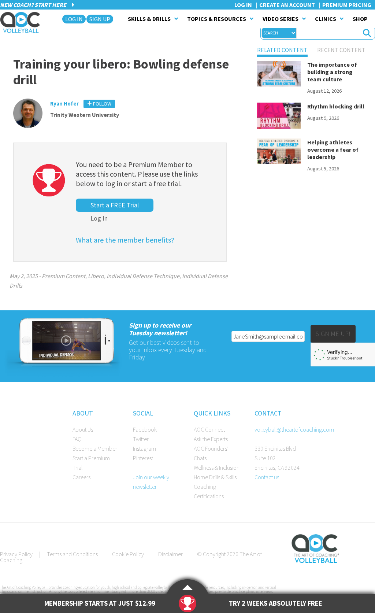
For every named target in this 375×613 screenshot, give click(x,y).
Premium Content (63, 276)
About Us (83, 429)
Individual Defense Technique (143, 276)
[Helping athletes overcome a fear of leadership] (278, 153)
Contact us (267, 477)
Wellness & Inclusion (217, 467)
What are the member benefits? (125, 239)
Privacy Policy (16, 554)
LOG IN (74, 19)
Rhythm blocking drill (335, 106)
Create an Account (287, 4)
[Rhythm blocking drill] (278, 117)
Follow (101, 103)
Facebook (145, 429)
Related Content (282, 49)
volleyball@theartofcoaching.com (294, 429)
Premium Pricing (346, 4)
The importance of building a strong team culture (332, 72)
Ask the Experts (211, 439)
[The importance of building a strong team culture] (278, 75)
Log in (243, 4)
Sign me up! (333, 333)
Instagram (144, 448)
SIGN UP (99, 19)
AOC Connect (209, 429)
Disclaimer (170, 554)
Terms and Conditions (72, 554)
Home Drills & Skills (215, 477)
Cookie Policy (128, 554)
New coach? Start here (33, 4)
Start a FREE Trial (114, 205)
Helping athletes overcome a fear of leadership (333, 149)
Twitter (141, 439)
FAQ (77, 439)
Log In (99, 218)
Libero (96, 276)
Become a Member (95, 448)
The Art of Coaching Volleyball (22, 22)
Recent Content (341, 49)
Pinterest (143, 458)
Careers (81, 477)
